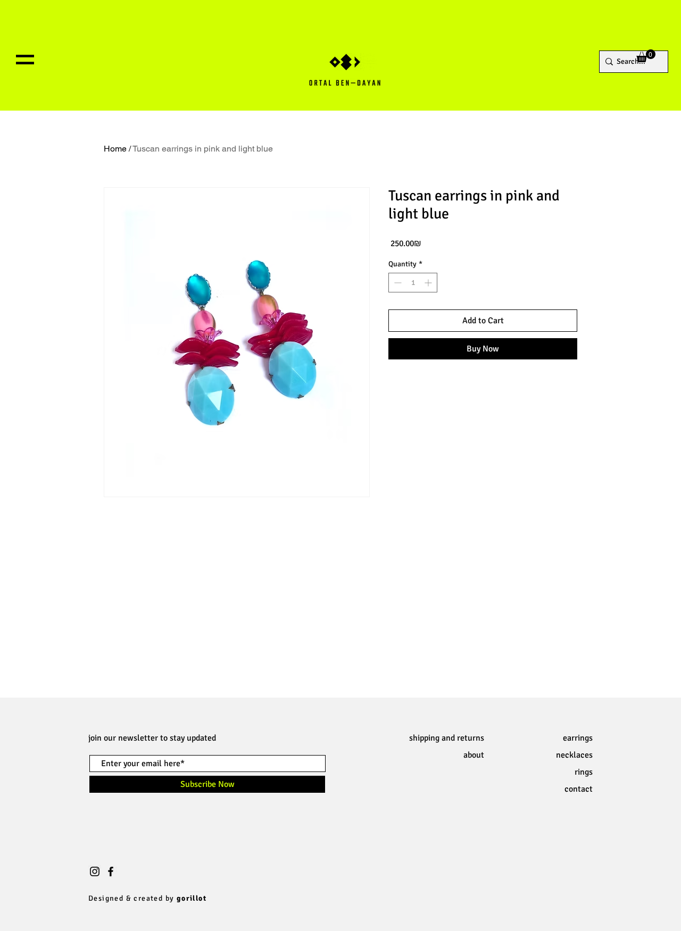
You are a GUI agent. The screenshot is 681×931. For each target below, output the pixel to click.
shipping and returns (446, 738)
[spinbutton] (412, 282)
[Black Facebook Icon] (110, 871)
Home (115, 149)
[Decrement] (396, 282)
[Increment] (429, 282)
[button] (25, 59)
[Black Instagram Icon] (94, 871)
